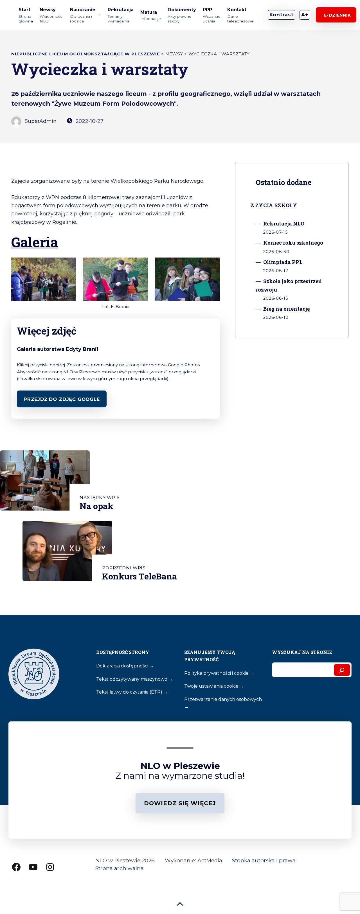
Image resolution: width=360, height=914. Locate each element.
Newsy (51, 15)
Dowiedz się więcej (180, 803)
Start (26, 15)
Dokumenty (182, 15)
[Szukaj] (342, 670)
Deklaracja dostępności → (125, 666)
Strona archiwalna (119, 868)
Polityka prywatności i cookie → (219, 673)
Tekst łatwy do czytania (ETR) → (132, 692)
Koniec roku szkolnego (293, 242)
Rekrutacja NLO (283, 223)
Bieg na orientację (286, 308)
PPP (211, 15)
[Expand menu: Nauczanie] (100, 14)
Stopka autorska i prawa (264, 860)
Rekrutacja (121, 15)
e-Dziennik (336, 15)
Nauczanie (82, 15)
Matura (150, 15)
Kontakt (240, 15)
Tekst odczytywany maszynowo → (134, 679)
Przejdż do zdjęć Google (62, 399)
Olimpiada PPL (283, 262)
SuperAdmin (40, 121)
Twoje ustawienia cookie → (214, 686)
